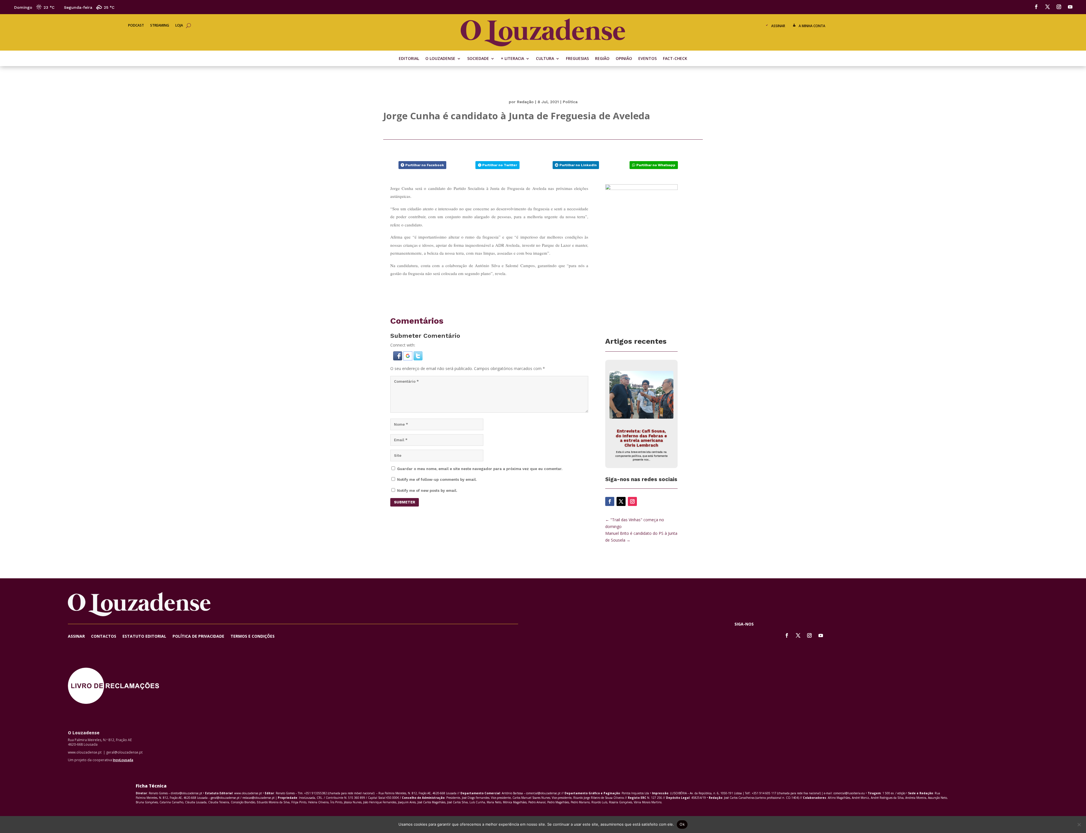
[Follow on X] (1047, 6)
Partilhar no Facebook (424, 165)
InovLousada (123, 760)
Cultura (545, 59)
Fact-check (675, 59)
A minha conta (812, 25)
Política (570, 101)
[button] (398, 359)
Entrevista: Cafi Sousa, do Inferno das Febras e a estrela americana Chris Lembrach (641, 438)
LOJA (179, 25)
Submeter (404, 502)
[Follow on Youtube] (1070, 6)
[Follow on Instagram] (1058, 6)
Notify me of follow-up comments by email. (437, 479)
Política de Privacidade (198, 636)
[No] (1079, 824)
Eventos (647, 59)
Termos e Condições (252, 636)
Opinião (624, 59)
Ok (682, 824)
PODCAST (136, 25)
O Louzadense (440, 59)
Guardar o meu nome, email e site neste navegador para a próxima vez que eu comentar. (479, 469)
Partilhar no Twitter (499, 165)
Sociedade (478, 59)
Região (602, 59)
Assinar (778, 25)
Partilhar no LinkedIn (578, 165)
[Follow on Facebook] (1036, 6)
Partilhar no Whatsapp (655, 165)
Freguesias (577, 59)
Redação (525, 101)
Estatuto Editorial (144, 636)
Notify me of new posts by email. (427, 490)
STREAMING (159, 25)
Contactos (103, 636)
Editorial (409, 59)
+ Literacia (512, 59)
